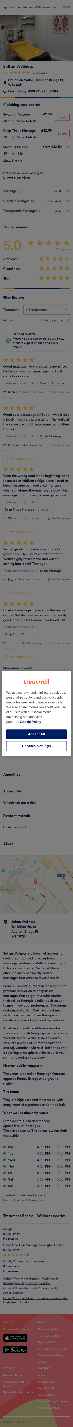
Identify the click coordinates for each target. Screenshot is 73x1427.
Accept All (36, 734)
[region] (36, 713)
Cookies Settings (36, 746)
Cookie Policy (30, 722)
